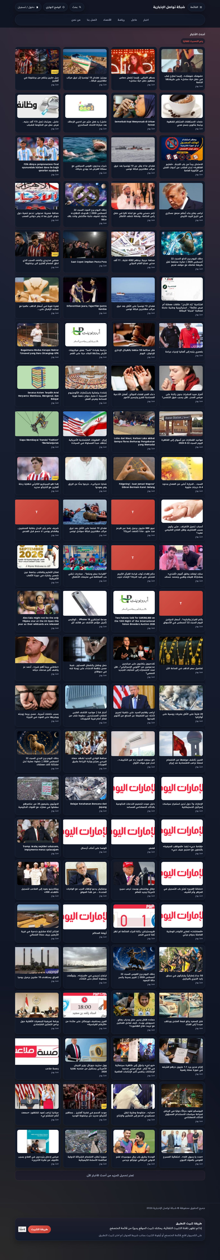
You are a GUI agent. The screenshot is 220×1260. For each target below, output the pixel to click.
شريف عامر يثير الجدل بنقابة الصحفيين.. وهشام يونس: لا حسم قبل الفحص (38, 529)
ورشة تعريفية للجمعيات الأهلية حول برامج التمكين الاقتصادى (39, 1022)
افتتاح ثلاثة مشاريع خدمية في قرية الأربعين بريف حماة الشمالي (40, 933)
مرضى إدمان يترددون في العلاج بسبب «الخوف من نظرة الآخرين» (38, 1158)
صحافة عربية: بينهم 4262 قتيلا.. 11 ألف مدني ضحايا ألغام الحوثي (134, 262)
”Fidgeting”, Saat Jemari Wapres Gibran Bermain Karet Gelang (137, 485)
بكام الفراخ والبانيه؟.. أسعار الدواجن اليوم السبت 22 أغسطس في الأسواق (183, 621)
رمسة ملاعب (52, 1069)
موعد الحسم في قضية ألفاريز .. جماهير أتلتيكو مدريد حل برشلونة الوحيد (86, 1114)
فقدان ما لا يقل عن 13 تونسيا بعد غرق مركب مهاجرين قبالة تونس (134, 167)
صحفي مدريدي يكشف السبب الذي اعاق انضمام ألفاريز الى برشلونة (41, 262)
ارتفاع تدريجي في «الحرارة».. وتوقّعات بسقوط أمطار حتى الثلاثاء (87, 977)
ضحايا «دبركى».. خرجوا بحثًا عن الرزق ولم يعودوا (87, 485)
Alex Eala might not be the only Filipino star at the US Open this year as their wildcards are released (38, 621)
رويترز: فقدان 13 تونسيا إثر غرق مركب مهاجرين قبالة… (87, 79)
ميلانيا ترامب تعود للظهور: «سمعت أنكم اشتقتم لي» (40, 1114)
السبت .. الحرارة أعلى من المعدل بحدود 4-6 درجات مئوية (182, 485)
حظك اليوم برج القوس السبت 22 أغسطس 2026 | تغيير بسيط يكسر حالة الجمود (136, 977)
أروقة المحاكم (100, 933)
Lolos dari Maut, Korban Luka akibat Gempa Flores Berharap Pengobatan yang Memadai (134, 441)
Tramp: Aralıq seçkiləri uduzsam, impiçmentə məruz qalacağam (41, 848)
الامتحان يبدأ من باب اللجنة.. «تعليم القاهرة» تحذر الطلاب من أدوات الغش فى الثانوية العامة (183, 167)
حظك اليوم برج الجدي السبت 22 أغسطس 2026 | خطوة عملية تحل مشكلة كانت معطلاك (41, 761)
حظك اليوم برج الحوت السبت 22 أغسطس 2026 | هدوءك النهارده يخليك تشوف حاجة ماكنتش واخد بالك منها (87, 214)
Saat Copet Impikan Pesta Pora (89, 262)
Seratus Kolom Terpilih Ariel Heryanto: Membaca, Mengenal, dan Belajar (38, 396)
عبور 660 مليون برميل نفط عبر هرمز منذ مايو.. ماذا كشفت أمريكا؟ (135, 529)
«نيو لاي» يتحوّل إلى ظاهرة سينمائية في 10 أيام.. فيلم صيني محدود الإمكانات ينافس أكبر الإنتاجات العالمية (135, 1069)
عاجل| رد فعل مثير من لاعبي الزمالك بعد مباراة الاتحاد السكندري (87, 123)
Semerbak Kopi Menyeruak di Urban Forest (135, 123)
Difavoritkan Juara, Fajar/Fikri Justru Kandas (87, 307)
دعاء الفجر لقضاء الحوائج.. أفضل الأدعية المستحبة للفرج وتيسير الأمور (134, 395)
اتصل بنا (92, 19)
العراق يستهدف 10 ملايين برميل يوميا (38, 977)
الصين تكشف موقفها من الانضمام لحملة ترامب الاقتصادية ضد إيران (184, 761)
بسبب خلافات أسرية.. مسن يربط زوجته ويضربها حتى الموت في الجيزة (38, 715)
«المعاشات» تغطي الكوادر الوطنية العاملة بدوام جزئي (185, 933)
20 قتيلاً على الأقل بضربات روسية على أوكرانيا (183, 715)
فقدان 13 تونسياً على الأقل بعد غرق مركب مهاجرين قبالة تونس (135, 307)
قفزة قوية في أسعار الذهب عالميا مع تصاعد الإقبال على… (39, 307)
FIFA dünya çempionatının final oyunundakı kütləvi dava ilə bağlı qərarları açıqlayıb (40, 167)
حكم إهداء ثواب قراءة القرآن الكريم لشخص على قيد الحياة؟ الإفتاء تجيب (136, 575)
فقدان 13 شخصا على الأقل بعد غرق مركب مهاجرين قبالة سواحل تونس (88, 529)
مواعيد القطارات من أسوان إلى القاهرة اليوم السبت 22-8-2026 (182, 441)
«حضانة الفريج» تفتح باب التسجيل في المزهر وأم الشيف (183, 890)
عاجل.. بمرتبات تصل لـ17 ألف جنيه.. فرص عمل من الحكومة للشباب (41, 123)
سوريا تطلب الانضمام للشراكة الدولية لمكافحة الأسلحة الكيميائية (87, 1158)
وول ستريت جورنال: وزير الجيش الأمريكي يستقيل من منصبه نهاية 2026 (88, 1069)
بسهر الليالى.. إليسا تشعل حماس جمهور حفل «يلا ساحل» (137, 79)
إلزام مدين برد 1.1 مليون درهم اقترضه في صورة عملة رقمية (182, 1068)
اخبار (146, 19)
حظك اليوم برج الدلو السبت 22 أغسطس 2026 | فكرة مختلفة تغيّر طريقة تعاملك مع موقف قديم (184, 262)
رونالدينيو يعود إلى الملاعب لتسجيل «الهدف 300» (40, 890)
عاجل (134, 19)
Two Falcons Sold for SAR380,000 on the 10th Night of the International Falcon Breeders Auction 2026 (134, 621)
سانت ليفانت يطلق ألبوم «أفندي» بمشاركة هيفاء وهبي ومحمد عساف (183, 575)
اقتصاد (107, 19)
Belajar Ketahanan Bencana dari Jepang (88, 805)
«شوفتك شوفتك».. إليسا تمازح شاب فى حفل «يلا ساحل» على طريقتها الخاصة (183, 79)
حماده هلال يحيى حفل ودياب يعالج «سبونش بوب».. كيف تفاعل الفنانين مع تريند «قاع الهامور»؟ (136, 1023)
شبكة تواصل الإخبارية (169, 7)
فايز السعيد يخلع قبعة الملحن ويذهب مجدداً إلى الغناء (183, 1022)
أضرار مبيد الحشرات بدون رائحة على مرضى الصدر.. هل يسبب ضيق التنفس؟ (182, 395)
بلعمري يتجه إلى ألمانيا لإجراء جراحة (184, 352)
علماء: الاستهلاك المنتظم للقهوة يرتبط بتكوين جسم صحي (185, 123)
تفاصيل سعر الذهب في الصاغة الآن (184, 668)
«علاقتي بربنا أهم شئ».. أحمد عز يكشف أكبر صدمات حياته (41, 668)
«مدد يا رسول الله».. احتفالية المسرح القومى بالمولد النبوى (183, 1158)
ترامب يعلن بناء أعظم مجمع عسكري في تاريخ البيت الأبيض (184, 214)
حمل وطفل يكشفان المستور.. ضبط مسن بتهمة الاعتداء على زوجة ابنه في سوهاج (88, 668)
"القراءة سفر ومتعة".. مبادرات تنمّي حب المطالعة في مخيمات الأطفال (87, 575)
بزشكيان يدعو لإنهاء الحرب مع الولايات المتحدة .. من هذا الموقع (87, 890)
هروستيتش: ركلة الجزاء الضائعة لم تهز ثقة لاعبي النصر (134, 933)
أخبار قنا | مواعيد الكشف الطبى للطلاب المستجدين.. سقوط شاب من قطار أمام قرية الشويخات (88, 716)
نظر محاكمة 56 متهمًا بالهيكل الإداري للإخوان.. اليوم (135, 351)
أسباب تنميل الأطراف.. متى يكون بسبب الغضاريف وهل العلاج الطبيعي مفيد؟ (184, 530)
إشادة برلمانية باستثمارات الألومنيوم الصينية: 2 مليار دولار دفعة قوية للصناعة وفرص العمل (87, 396)
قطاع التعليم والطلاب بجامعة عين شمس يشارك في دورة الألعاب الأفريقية (41, 575)
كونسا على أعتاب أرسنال (94, 848)
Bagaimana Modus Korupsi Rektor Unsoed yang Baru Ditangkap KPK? (39, 351)
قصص (152, 848)
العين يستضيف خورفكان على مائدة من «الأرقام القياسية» (86, 1022)
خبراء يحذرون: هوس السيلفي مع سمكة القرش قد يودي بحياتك (89, 167)
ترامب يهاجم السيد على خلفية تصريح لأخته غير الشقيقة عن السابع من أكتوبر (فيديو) (134, 716)
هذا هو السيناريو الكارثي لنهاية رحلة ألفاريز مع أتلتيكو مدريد (39, 485)
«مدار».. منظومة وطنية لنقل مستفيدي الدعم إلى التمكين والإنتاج (136, 1114)
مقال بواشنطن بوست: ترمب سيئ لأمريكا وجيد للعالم (137, 890)
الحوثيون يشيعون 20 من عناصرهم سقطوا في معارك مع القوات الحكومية (38, 805)
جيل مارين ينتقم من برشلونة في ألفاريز (41, 79)
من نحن (76, 19)
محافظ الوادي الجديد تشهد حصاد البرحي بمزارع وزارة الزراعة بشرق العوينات (89, 761)
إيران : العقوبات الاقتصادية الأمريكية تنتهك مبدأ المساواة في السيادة (88, 441)
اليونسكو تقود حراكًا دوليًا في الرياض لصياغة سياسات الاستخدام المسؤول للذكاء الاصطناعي (183, 1114)
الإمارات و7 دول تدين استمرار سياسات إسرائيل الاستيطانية (183, 805)
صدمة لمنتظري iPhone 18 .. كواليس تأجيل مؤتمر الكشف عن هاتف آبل (87, 621)
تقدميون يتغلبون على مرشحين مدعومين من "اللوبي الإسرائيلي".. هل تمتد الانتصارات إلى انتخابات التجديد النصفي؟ (134, 668)
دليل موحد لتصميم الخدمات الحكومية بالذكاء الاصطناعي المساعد (135, 805)
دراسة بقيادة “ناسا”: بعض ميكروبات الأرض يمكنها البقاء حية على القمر (88, 351)
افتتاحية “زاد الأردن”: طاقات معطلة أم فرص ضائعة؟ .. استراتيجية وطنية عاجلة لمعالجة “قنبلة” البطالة (182, 307)
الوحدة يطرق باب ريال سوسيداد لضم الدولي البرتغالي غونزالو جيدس (135, 1158)
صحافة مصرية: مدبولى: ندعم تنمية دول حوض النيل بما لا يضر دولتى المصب (38, 214)
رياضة (121, 19)
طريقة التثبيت (39, 1229)
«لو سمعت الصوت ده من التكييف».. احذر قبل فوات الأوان (136, 761)
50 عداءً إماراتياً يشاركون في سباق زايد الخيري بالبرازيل (184, 977)
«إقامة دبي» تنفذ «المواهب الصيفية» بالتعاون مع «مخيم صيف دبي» (183, 848)
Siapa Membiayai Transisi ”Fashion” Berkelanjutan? (39, 441)
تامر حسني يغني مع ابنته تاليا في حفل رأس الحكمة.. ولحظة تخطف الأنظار (134, 214)
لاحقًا (22, 1229)
